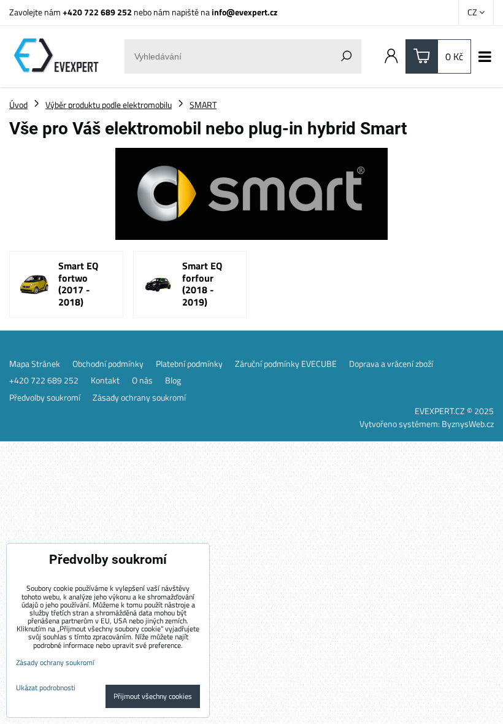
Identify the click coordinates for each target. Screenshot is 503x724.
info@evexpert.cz (244, 12)
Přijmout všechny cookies (152, 696)
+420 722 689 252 (97, 12)
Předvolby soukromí (44, 397)
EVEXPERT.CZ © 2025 (454, 410)
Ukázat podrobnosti (45, 687)
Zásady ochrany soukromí (139, 397)
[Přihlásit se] (391, 56)
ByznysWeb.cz (468, 423)
